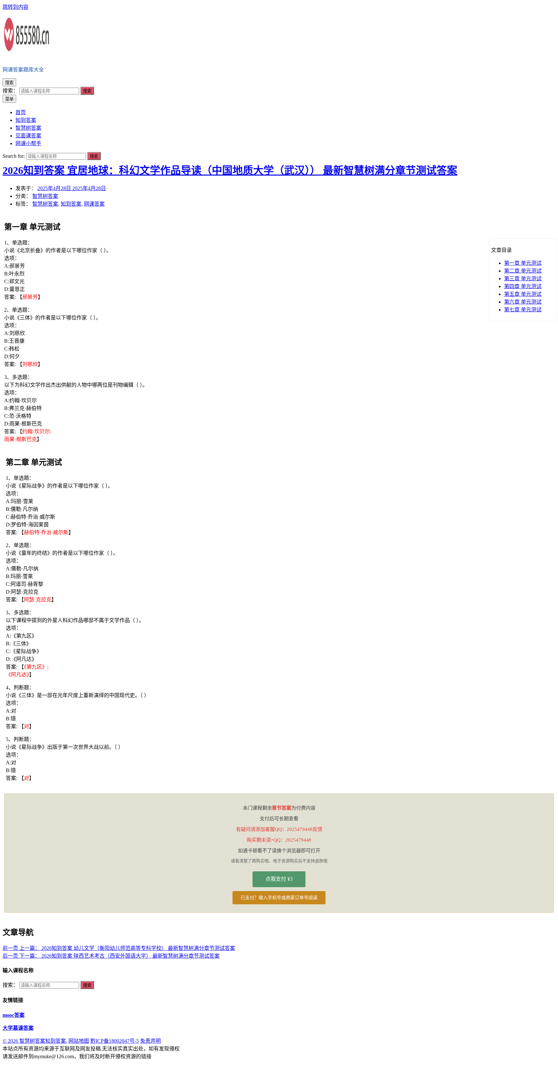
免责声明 (150, 1041)
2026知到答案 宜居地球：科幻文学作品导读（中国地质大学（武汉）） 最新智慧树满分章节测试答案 (230, 170)
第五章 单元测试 (523, 294)
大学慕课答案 (18, 1028)
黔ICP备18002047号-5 (114, 1041)
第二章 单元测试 (523, 271)
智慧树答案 (45, 196)
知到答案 (71, 204)
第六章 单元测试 (523, 302)
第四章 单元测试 (523, 286)
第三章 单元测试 (523, 278)
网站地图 (78, 1041)
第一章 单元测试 (523, 263)
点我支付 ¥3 (279, 879)
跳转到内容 (15, 7)
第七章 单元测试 (523, 309)
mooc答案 (14, 1015)
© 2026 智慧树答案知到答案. (35, 1041)
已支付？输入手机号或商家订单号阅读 (279, 897)
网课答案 (94, 204)
